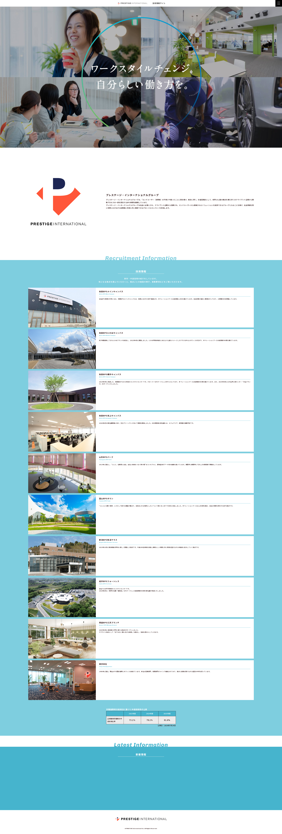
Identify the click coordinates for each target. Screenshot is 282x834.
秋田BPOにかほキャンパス (111, 333)
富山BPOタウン (106, 498)
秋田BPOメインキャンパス (111, 291)
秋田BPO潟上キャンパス (110, 415)
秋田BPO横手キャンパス (110, 374)
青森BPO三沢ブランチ (109, 622)
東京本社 (103, 664)
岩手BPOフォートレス (109, 581)
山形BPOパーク (106, 457)
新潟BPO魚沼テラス (108, 539)
